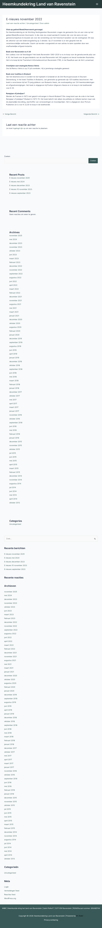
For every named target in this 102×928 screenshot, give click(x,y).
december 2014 (15, 476)
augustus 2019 (15, 346)
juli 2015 (12, 453)
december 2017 (15, 392)
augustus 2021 (15, 304)
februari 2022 (14, 293)
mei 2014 (13, 495)
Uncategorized (32, 23)
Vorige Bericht (9, 114)
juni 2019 (13, 350)
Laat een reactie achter (15, 23)
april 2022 (13, 285)
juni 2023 (13, 255)
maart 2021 (13, 312)
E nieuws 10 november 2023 (20, 189)
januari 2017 (14, 411)
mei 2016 (13, 430)
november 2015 (15, 445)
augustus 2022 (15, 278)
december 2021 (15, 297)
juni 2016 (13, 426)
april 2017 (13, 403)
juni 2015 (12, 457)
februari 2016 (14, 434)
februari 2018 (14, 384)
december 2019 (15, 339)
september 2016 (15, 423)
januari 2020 (14, 335)
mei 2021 (13, 308)
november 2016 (15, 415)
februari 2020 (14, 331)
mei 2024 (13, 239)
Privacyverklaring (51, 920)
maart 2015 (13, 468)
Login (6, 887)
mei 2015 (13, 461)
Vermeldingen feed (11, 891)
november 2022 (15, 270)
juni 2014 (13, 491)
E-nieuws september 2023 (19, 193)
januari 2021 (14, 316)
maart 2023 (14, 258)
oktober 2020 (14, 323)
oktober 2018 (14, 365)
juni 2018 (12, 373)
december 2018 (15, 361)
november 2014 (15, 480)
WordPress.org (10, 898)
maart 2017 (13, 407)
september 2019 (15, 342)
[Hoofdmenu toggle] (97, 4)
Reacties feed (9, 895)
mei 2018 (13, 377)
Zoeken (7, 156)
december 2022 (15, 266)
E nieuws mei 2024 (17, 182)
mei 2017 (13, 400)
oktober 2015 (14, 449)
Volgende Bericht (91, 114)
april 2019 (13, 354)
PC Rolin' (79, 916)
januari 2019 (14, 358)
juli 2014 (12, 487)
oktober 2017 (14, 396)
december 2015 (15, 442)
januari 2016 (14, 438)
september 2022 (16, 274)
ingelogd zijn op (19, 128)
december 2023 (15, 243)
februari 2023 (14, 262)
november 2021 (15, 300)
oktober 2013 (14, 503)
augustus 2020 (15, 327)
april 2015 (13, 464)
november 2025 (15, 236)
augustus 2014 (15, 484)
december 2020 (15, 319)
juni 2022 (13, 281)
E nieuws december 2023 (19, 185)
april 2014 (13, 499)
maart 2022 (14, 289)
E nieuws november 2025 (19, 178)
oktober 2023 (14, 251)
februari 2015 (14, 472)
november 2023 (15, 247)
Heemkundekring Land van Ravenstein (38, 4)
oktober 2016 (14, 419)
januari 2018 (14, 388)
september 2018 (15, 369)
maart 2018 (13, 381)
